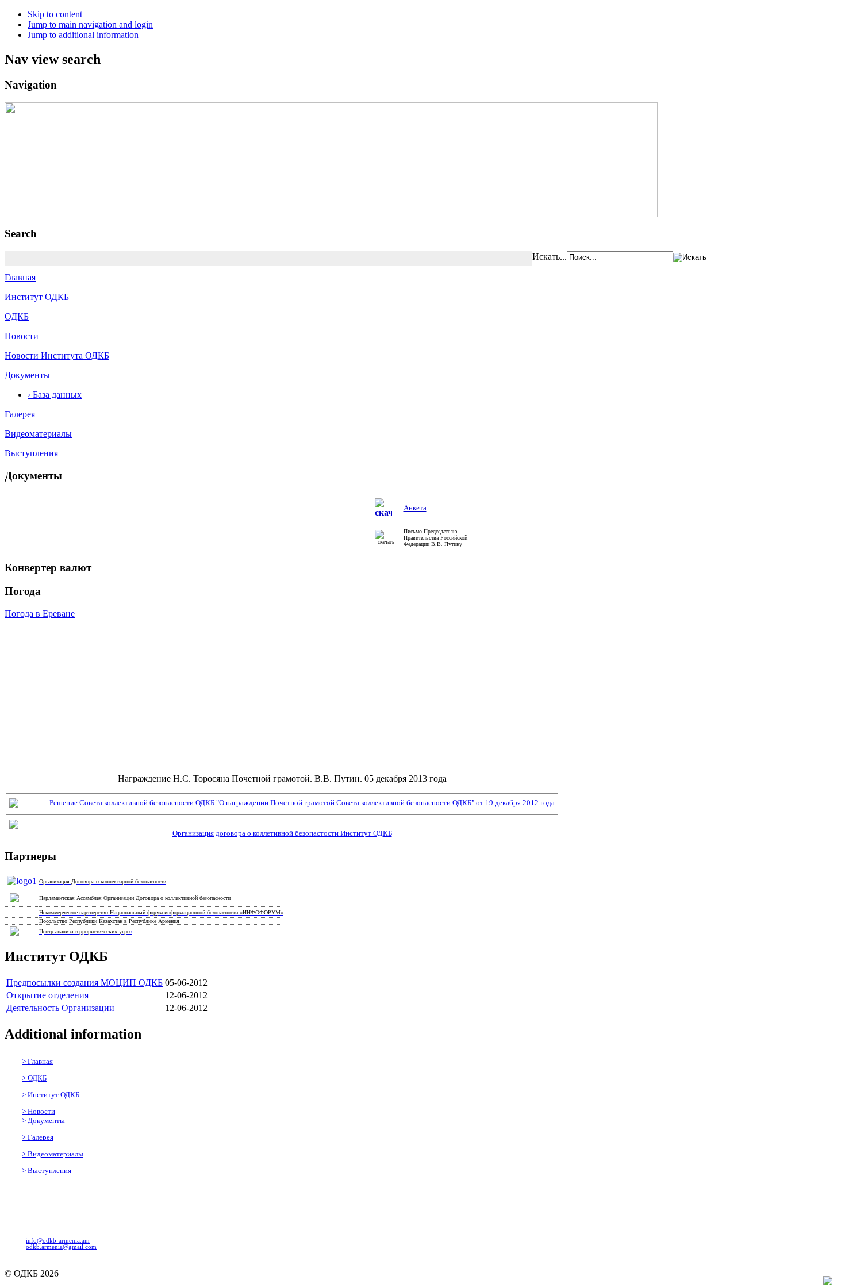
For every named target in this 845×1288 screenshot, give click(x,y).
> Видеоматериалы (52, 1153)
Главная (20, 277)
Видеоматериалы (38, 434)
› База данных (55, 394)
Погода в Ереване (40, 613)
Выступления (31, 453)
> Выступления (46, 1170)
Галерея (20, 414)
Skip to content (55, 14)
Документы (27, 375)
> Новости (38, 1111)
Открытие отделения (47, 995)
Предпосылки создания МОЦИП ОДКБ (84, 982)
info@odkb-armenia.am (58, 1240)
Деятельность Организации (60, 1008)
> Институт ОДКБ (50, 1094)
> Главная (37, 1061)
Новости (22, 336)
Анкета (415, 507)
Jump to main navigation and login (90, 24)
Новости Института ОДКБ (57, 355)
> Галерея (37, 1137)
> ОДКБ (34, 1078)
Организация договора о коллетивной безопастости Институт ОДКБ (282, 833)
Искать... (549, 257)
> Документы (43, 1120)
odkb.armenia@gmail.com (61, 1247)
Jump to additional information (83, 35)
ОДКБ (17, 316)
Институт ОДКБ (37, 297)
